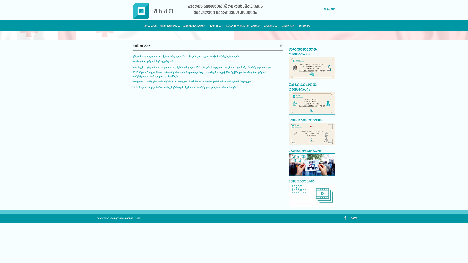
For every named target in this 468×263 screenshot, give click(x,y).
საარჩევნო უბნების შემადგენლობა (154, 61)
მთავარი (150, 27)
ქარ (326, 9)
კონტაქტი (304, 27)
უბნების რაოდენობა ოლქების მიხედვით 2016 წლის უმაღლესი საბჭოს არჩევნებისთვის (186, 56)
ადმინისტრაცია (194, 27)
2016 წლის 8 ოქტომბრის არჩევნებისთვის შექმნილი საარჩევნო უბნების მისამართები (184, 87)
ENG (333, 9)
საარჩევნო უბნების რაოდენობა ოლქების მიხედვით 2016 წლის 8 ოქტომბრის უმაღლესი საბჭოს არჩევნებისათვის (202, 67)
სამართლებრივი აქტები (243, 27)
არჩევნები (271, 27)
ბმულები (288, 27)
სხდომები (215, 27)
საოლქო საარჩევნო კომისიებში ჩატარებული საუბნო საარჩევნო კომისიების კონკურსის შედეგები (192, 81)
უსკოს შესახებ (170, 27)
